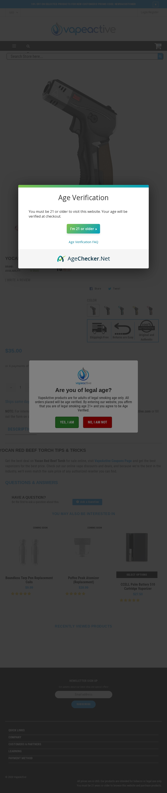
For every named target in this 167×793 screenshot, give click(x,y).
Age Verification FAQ (83, 242)
